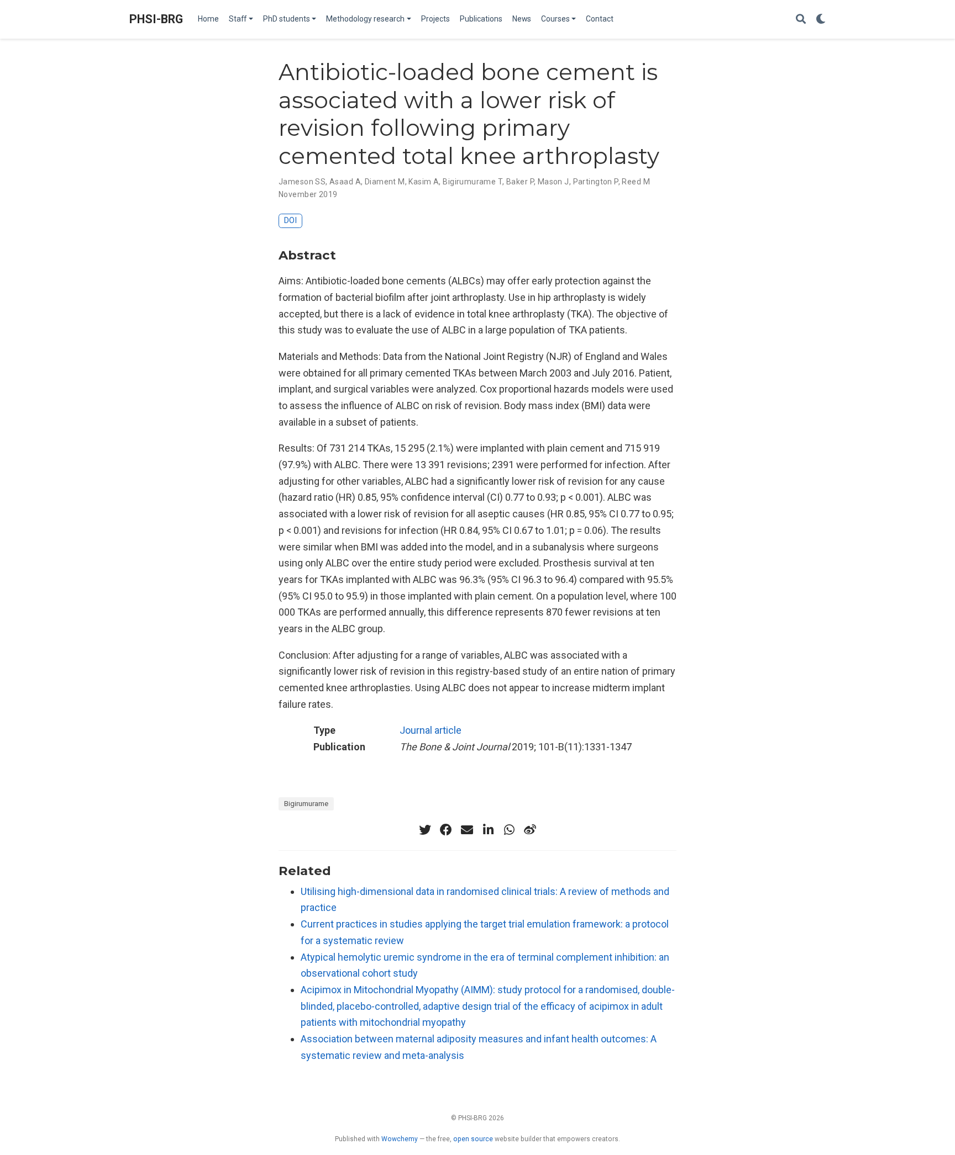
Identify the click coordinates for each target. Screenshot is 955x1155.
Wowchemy (399, 1139)
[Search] (801, 19)
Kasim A (423, 181)
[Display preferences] (821, 19)
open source (473, 1139)
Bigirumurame (306, 803)
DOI (290, 220)
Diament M (385, 181)
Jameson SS (302, 181)
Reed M (636, 181)
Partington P (595, 181)
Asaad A (345, 181)
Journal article (430, 730)
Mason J (553, 181)
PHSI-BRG (156, 19)
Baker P (520, 181)
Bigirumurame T (472, 181)
